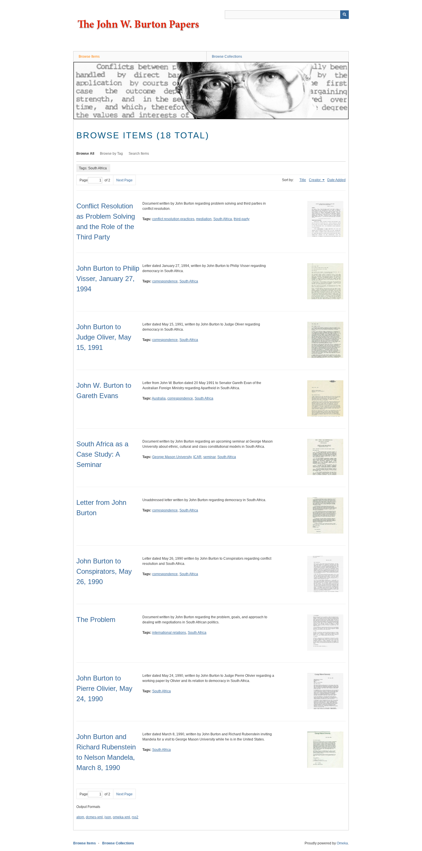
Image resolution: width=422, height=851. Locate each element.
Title (302, 180)
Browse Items (89, 57)
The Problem (95, 619)
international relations (169, 633)
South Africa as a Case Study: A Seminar (102, 454)
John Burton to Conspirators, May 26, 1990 (104, 571)
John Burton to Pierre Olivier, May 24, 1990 (104, 688)
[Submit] (344, 14)
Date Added (336, 180)
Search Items (139, 154)
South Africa (222, 219)
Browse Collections (227, 57)
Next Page (124, 180)
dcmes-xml (94, 817)
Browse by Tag (111, 154)
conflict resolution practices (173, 219)
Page (84, 180)
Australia (159, 398)
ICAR (197, 457)
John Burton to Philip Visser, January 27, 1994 (107, 278)
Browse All (85, 154)
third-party (241, 219)
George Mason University (171, 457)
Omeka (342, 843)
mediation (204, 219)
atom (80, 817)
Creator (315, 180)
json (107, 817)
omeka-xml (121, 817)
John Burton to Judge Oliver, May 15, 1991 (103, 337)
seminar (209, 457)
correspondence (165, 281)
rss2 (135, 817)
